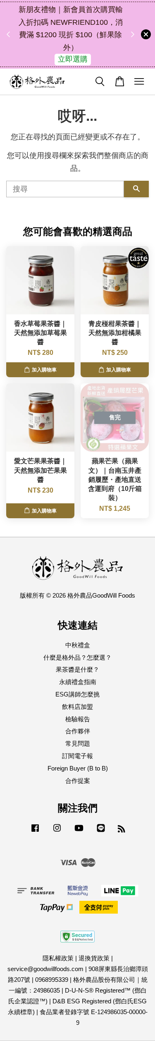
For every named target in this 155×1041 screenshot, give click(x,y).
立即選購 (73, 59)
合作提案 (77, 780)
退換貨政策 (94, 958)
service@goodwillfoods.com (45, 968)
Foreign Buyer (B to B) (78, 768)
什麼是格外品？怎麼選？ (77, 657)
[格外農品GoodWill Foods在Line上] (101, 831)
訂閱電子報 (77, 755)
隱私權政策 (58, 958)
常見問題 (77, 743)
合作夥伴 (77, 731)
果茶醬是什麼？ (77, 669)
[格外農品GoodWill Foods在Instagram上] (57, 831)
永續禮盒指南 (77, 681)
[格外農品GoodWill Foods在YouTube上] (79, 831)
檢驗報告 (77, 719)
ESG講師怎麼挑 (77, 694)
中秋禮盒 (77, 645)
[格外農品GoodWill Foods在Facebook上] (35, 831)
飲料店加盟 (77, 706)
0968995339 (51, 979)
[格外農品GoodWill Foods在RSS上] (121, 829)
